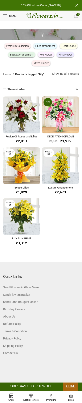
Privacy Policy (12, 338)
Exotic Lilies (22, 187)
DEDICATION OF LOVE (60, 136)
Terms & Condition (15, 331)
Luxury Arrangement (60, 187)
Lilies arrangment (45, 46)
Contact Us (10, 353)
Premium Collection (17, 46)
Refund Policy (12, 324)
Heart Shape (69, 46)
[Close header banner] (76, 5)
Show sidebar (16, 89)
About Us (9, 316)
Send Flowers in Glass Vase (21, 287)
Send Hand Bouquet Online (20, 302)
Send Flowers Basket (16, 294)
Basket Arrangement (21, 54)
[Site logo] (45, 15)
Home (7, 74)
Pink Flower (65, 54)
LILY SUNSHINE (21, 238)
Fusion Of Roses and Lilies (21, 136)
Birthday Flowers (14, 309)
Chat (70, 386)
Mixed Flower (41, 63)
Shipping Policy (13, 345)
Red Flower (46, 54)
